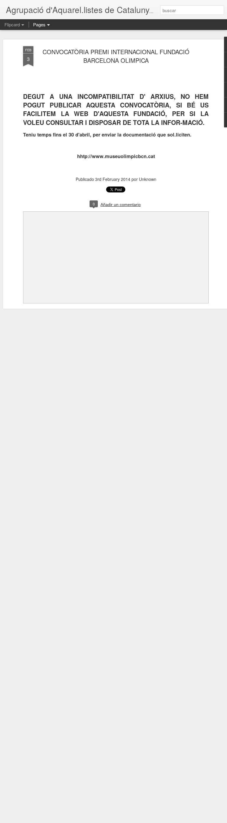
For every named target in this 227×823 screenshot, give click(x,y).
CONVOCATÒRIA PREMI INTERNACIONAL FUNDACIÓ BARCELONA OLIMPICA (116, 56)
